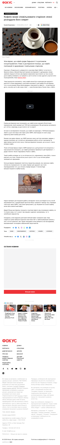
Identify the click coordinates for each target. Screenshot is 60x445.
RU (53, 2)
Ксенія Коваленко (9, 25)
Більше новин (30, 292)
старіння (49, 231)
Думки (34, 2)
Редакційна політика (6, 363)
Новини (5, 345)
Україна (49, 7)
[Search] (57, 2)
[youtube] (16, 369)
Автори (19, 351)
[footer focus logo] (9, 340)
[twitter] (7, 369)
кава (12, 231)
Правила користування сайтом (7, 358)
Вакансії (20, 354)
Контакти (52, 439)
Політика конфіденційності (39, 439)
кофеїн (41, 231)
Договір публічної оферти (20, 358)
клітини (32, 231)
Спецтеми (40, 2)
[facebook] (3, 369)
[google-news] (25, 369)
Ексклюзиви (19, 7)
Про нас (5, 354)
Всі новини (8, 7)
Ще (55, 7)
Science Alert (22, 77)
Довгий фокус (7, 351)
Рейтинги (48, 2)
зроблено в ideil (7, 442)
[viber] (20, 369)
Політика (41, 7)
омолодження (22, 231)
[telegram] (12, 369)
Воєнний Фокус (30, 7)
